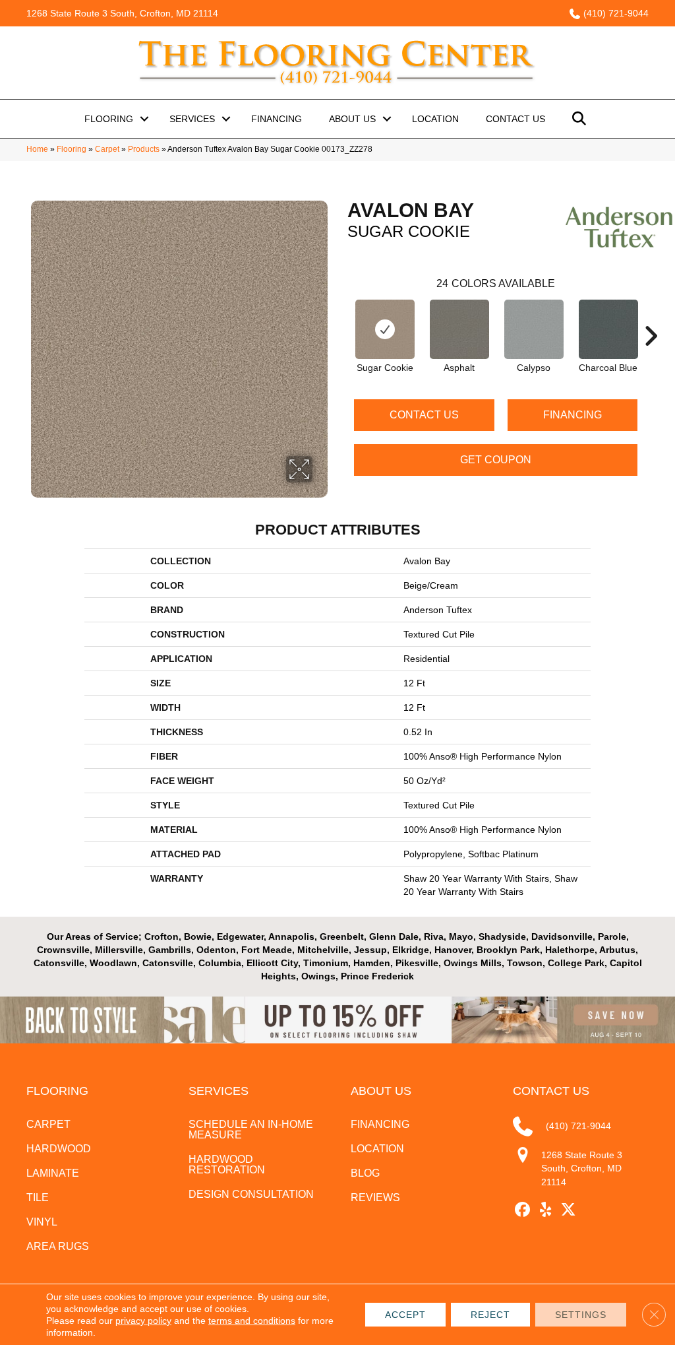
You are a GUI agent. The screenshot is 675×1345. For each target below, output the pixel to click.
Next (650, 316)
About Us (352, 119)
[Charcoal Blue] (608, 329)
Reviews (375, 1197)
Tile (37, 1197)
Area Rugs (57, 1246)
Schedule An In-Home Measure (251, 1129)
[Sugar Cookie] (385, 329)
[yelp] (545, 1210)
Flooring (108, 119)
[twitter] (568, 1210)
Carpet (107, 149)
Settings (580, 1314)
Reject (490, 1314)
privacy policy (143, 1320)
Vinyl (41, 1222)
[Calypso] (534, 329)
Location (435, 119)
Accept (405, 1314)
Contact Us (515, 119)
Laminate (52, 1173)
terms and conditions (251, 1320)
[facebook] (522, 1210)
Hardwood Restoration (227, 1164)
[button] (144, 119)
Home (37, 149)
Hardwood (58, 1148)
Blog (365, 1173)
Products (144, 149)
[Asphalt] (459, 329)
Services (192, 119)
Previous (341, 316)
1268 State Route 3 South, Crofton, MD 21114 (122, 13)
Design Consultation (251, 1194)
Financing (276, 119)
